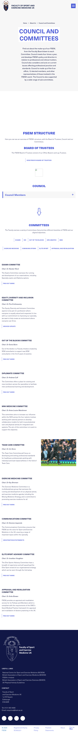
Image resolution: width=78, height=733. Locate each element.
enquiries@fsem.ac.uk (14, 710)
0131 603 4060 (10, 708)
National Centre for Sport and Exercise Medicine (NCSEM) (23, 672)
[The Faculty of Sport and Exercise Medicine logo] (19, 6)
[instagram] (10, 718)
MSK (61, 240)
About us (33, 23)
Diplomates (51, 240)
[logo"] (21, 648)
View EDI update (9, 326)
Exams (18, 240)
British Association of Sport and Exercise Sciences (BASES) (23, 680)
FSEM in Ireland (8, 677)
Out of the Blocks (36, 240)
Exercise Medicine (11, 248)
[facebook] (16, 718)
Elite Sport (43, 248)
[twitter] (4, 718)
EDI (25, 240)
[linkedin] (22, 718)
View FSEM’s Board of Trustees (39, 160)
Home (25, 23)
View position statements (13, 540)
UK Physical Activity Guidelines (13, 682)
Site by (71, 728)
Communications (29, 248)
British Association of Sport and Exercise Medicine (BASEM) (24, 675)
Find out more (9, 283)
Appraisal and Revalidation (62, 248)
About (63, 728)
